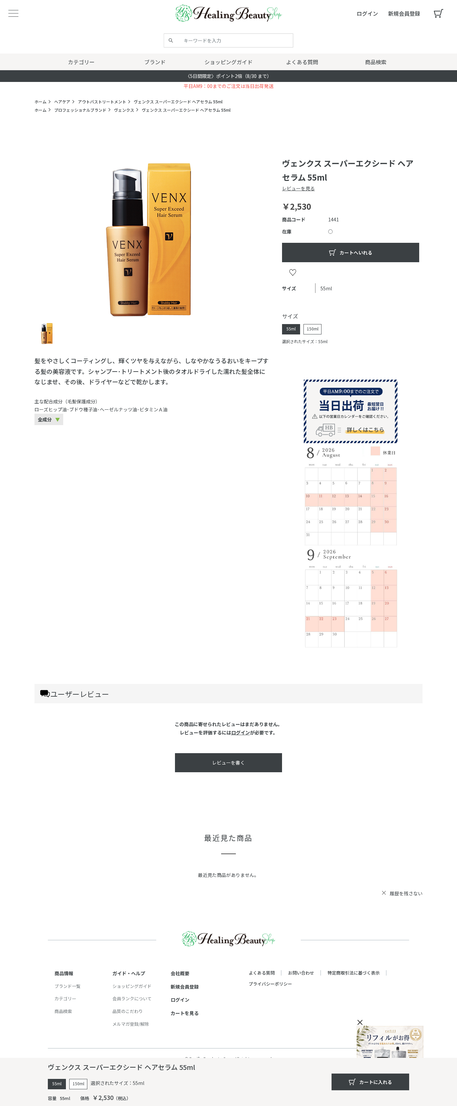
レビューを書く (228, 762)
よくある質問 (262, 973)
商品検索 (63, 1011)
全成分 (45, 419)
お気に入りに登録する (292, 272)
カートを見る (185, 1013)
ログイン (240, 732)
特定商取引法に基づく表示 (354, 973)
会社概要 (180, 973)
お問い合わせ (301, 973)
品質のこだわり (127, 1011)
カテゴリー (65, 998)
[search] (171, 40)
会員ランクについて (132, 998)
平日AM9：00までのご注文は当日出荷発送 (228, 86)
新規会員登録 (185, 986)
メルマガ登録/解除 (130, 1024)
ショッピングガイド (132, 986)
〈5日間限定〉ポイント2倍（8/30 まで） (228, 76)
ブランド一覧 (68, 986)
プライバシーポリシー (270, 984)
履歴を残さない (406, 893)
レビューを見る (298, 188)
